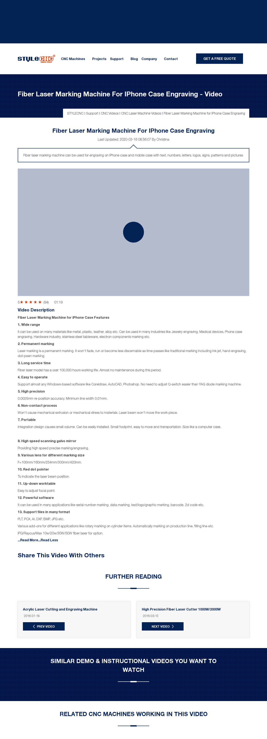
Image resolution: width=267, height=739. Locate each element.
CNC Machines (73, 58)
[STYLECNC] (36, 58)
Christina (162, 139)
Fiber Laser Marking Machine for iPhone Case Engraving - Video (120, 94)
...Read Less (48, 540)
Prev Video (46, 626)
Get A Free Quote (219, 58)
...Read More (28, 540)
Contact (171, 58)
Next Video (161, 626)
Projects (99, 58)
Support (116, 58)
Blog (134, 58)
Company (149, 58)
